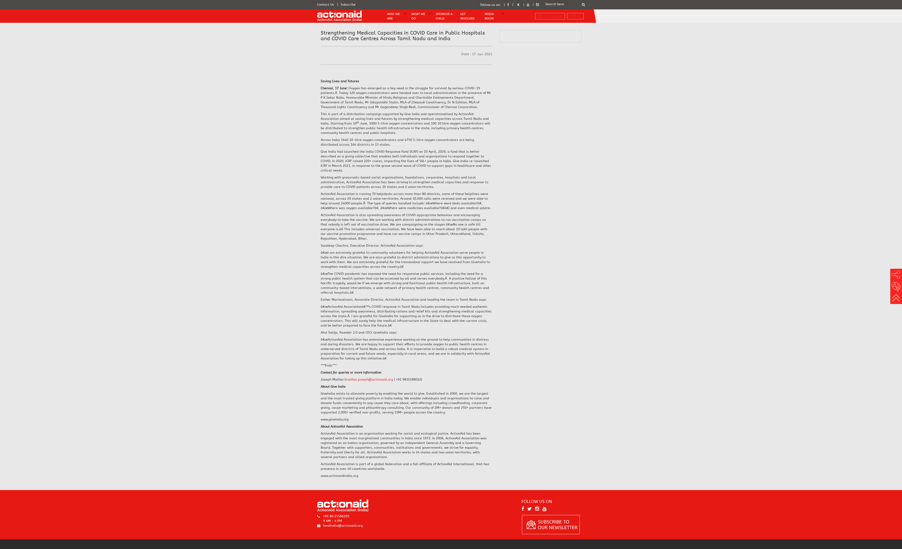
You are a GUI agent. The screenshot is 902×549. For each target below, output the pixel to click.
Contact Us (325, 5)
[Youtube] (528, 5)
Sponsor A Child (444, 16)
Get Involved (467, 16)
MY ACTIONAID (550, 16)
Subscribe (348, 5)
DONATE (575, 16)
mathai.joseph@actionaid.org (369, 380)
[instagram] (537, 5)
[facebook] (508, 5)
